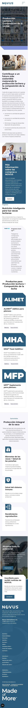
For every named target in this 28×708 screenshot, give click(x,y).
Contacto (9, 199)
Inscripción (9, 596)
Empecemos (8, 568)
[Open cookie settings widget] (2, 705)
